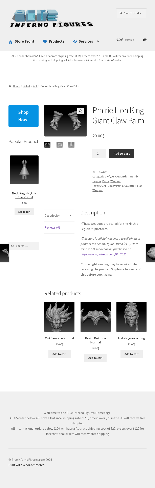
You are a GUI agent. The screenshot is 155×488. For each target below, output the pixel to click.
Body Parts (116, 186)
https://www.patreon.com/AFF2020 (104, 254)
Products (56, 41)
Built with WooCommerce (26, 465)
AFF (35, 86)
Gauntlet (123, 176)
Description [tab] (52, 215)
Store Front (24, 41)
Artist (26, 86)
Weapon (115, 181)
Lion (139, 186)
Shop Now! (23, 116)
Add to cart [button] (59, 354)
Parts (105, 181)
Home (16, 86)
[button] (80, 111)
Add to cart (122, 153)
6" (108, 176)
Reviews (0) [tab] (52, 227)
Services (86, 41)
